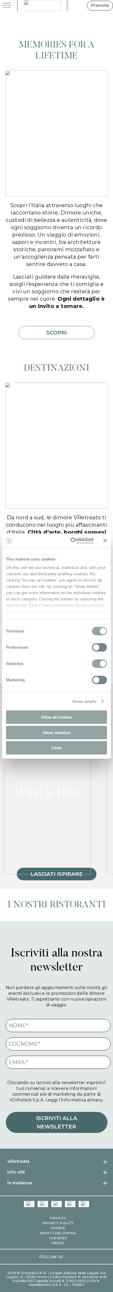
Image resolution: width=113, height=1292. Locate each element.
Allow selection (57, 732)
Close (56, 748)
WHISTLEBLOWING (57, 1233)
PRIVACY (57, 1218)
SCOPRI (56, 332)
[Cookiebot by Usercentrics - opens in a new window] (71, 540)
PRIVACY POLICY (58, 1223)
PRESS (58, 1243)
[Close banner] (105, 540)
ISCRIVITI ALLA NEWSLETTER (56, 1122)
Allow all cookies (56, 717)
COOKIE (57, 1228)
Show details (84, 701)
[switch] (99, 647)
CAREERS (58, 1238)
